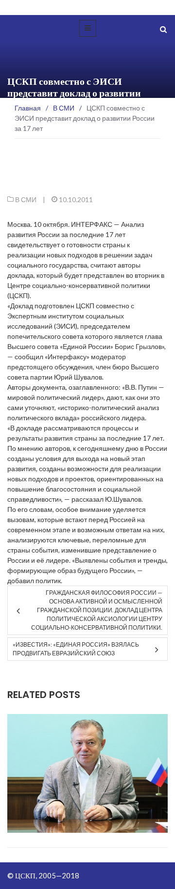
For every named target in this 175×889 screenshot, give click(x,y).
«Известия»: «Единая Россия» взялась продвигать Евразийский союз (76, 649)
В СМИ (25, 199)
